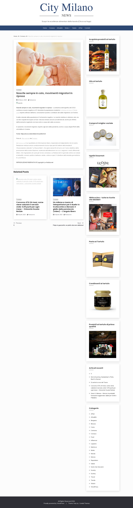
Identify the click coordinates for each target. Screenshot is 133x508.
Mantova (94, 447)
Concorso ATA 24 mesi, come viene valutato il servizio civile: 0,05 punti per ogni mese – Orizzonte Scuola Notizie (29, 207)
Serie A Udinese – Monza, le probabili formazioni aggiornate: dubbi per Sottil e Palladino (103, 395)
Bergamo (94, 420)
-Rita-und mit (25, 138)
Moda (67, 28)
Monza (93, 457)
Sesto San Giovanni (97, 467)
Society (93, 470)
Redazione (32, 100)
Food (92, 437)
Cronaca (52, 28)
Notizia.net (21, 143)
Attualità (60, 28)
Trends (93, 480)
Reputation (94, 460)
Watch (93, 483)
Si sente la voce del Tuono (99, 382)
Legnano (94, 444)
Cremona (94, 430)
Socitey (93, 473)
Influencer (94, 440)
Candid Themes (84, 503)
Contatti (87, 28)
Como (93, 427)
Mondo (93, 454)
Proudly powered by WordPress (54, 503)
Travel (93, 477)
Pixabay (34, 138)
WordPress (94, 487)
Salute (74, 28)
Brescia (93, 424)
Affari (80, 28)
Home (45, 28)
